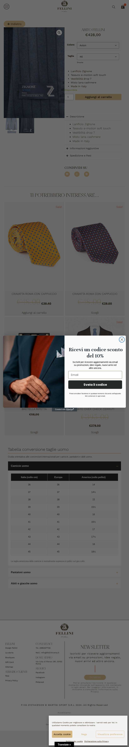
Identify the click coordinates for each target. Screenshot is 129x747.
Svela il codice (95, 384)
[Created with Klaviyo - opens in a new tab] (64, 409)
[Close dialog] (122, 339)
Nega (84, 734)
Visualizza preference (110, 734)
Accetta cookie (62, 734)
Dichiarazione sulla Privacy (96, 741)
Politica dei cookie (74, 741)
